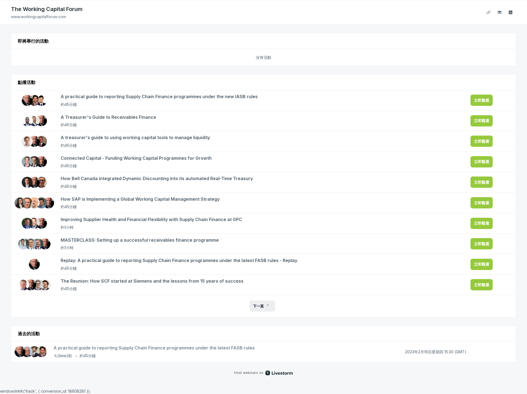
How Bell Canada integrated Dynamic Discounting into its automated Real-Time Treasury (157, 178)
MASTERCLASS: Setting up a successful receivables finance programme (140, 240)
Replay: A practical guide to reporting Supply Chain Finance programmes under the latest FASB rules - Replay (179, 260)
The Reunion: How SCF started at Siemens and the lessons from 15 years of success (152, 281)
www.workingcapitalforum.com (38, 16)
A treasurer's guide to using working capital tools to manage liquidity (135, 137)
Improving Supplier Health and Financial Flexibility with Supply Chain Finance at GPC (151, 219)
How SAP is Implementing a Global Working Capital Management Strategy (140, 199)
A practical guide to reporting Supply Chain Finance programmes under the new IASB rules (159, 96)
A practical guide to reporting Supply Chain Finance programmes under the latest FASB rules (154, 348)
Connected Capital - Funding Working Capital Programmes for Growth (136, 158)
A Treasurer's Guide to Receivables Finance (108, 117)
